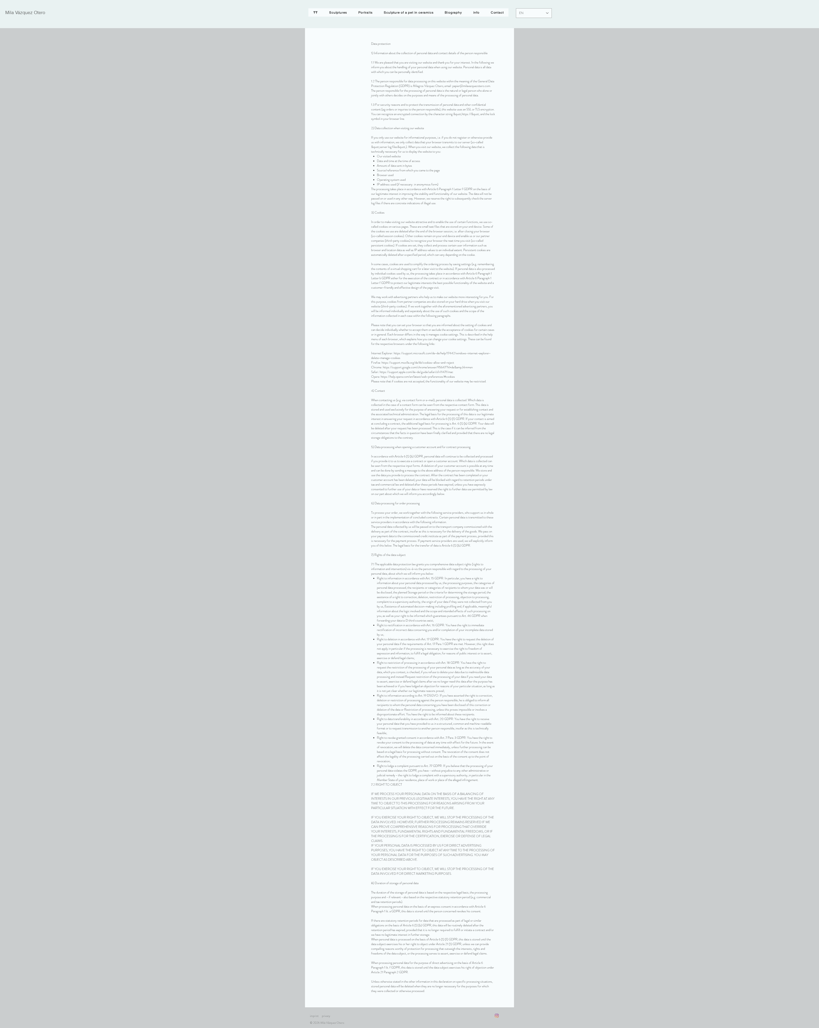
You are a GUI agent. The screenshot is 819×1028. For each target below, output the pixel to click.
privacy (326, 1016)
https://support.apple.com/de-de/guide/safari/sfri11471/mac (416, 372)
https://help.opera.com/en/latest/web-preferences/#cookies (418, 376)
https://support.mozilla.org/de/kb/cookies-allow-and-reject (418, 362)
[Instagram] (497, 1016)
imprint (314, 1016)
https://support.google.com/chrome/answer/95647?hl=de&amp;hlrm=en (428, 367)
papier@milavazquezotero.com (471, 86)
